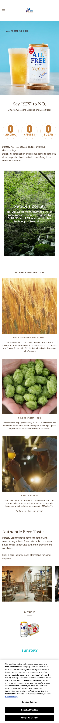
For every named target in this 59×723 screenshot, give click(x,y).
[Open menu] (6, 10)
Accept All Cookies (29, 717)
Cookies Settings (29, 702)
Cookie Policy (11, 696)
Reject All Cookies (29, 710)
